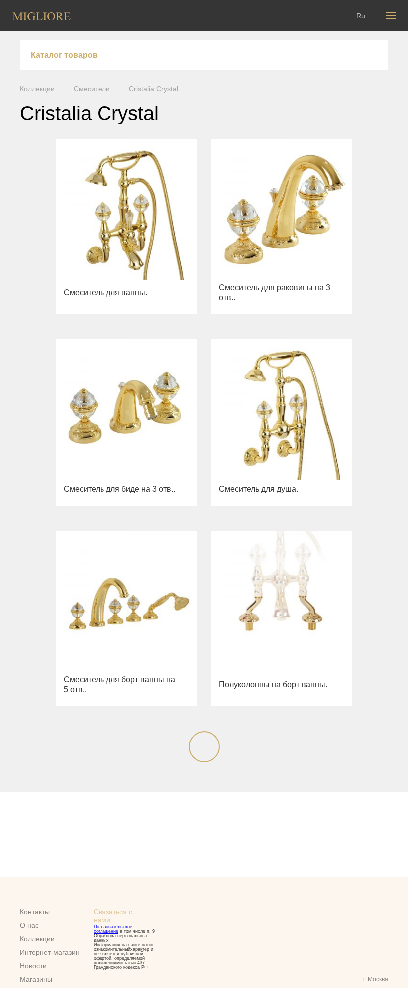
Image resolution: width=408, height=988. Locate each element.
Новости (33, 966)
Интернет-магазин (50, 952)
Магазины (36, 979)
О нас (29, 925)
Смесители (92, 88)
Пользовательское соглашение (113, 929)
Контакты (35, 912)
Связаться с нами (113, 916)
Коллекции (37, 88)
